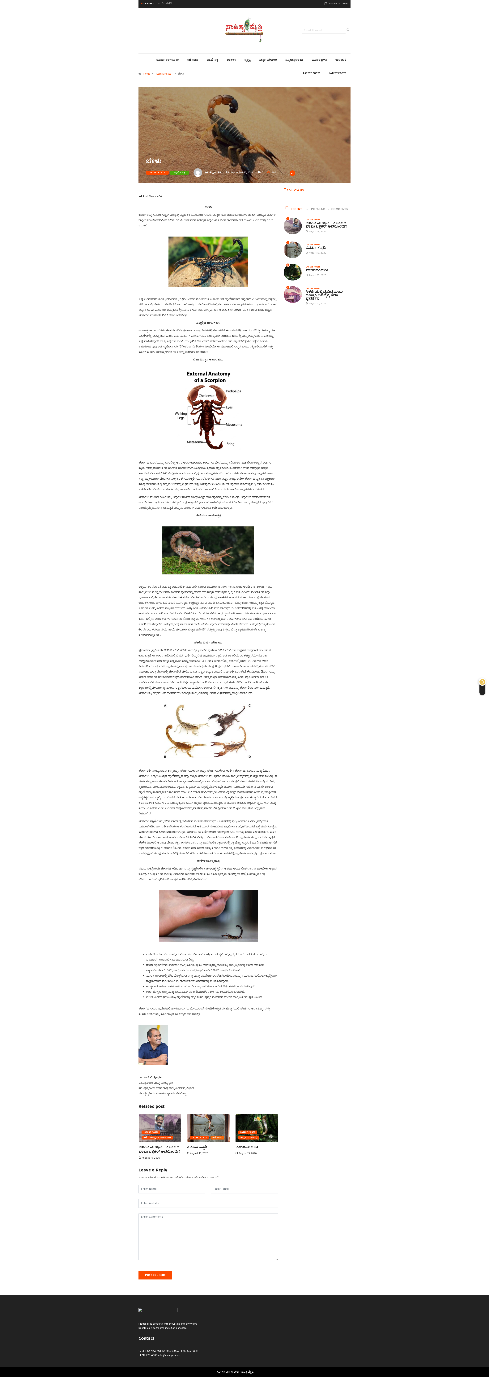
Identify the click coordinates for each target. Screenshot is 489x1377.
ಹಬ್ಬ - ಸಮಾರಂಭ (248, 1138)
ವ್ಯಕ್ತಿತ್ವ (247, 60)
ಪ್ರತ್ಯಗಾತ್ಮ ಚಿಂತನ (294, 60)
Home (146, 74)
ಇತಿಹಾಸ (231, 60)
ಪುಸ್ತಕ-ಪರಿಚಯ (268, 60)
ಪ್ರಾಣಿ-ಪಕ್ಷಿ (212, 60)
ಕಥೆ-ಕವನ (192, 60)
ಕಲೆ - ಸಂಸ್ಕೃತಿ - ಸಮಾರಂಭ (157, 1138)
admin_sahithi (213, 172)
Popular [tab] (318, 209)
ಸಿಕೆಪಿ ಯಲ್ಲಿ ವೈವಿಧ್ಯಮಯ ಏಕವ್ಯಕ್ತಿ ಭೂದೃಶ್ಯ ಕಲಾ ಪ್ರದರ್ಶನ (324, 295)
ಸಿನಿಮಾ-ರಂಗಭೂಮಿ (167, 60)
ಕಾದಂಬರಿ (340, 60)
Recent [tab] (296, 209)
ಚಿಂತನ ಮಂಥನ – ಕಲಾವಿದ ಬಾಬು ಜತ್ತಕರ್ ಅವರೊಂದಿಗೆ (159, 1149)
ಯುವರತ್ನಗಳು (319, 60)
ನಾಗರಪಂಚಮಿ (165, 4)
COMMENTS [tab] (339, 209)
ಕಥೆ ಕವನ (217, 1138)
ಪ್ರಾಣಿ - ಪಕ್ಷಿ (179, 173)
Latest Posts (163, 74)
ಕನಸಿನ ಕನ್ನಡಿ (197, 1147)
